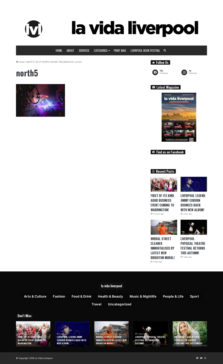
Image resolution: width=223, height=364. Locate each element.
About (70, 50)
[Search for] (164, 50)
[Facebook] (197, 358)
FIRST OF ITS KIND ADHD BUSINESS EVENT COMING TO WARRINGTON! (162, 202)
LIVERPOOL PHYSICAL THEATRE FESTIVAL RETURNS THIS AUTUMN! (193, 245)
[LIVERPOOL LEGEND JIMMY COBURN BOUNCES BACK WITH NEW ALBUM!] (194, 184)
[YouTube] (201, 358)
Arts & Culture (35, 296)
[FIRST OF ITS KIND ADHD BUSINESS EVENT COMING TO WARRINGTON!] (164, 184)
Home (59, 50)
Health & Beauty (110, 296)
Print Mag (120, 50)
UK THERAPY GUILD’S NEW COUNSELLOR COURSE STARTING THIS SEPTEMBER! (188, 340)
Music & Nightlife (143, 296)
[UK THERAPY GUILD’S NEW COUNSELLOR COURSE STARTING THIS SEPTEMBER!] (190, 334)
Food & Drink (81, 296)
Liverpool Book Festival (145, 50)
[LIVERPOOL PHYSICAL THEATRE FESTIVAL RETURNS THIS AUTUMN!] (194, 227)
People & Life (173, 296)
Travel (96, 304)
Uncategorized (119, 304)
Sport (194, 296)
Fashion (59, 296)
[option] (33, 334)
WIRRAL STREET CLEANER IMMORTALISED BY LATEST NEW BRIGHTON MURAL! (163, 248)
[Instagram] (205, 358)
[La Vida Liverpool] (111, 29)
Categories (100, 50)
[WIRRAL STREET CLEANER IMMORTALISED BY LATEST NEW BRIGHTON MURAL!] (164, 227)
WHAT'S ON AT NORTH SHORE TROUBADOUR (49, 62)
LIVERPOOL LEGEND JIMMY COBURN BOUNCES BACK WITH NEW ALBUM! (193, 202)
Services (84, 50)
